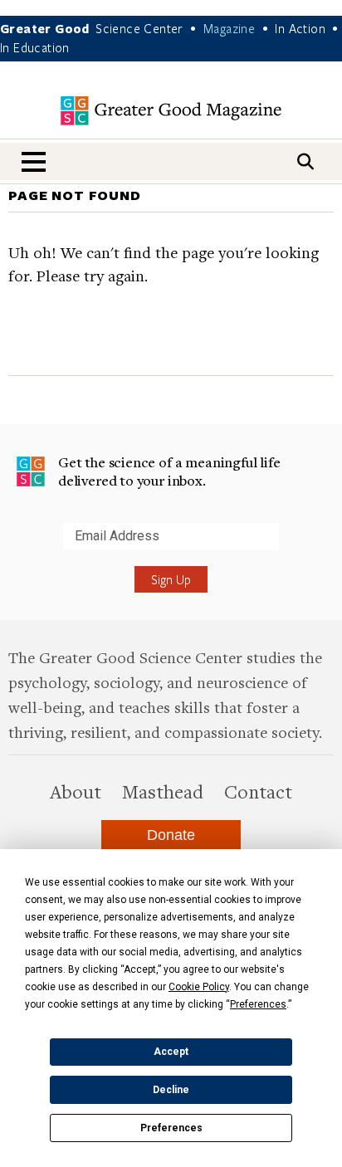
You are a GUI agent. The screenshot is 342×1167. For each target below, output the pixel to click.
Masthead (162, 791)
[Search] (305, 161)
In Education (35, 47)
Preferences (171, 1128)
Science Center (139, 28)
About (75, 791)
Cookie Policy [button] (199, 987)
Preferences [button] (258, 1004)
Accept (171, 1051)
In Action (300, 28)
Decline (171, 1090)
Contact (258, 791)
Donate (171, 835)
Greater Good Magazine (171, 110)
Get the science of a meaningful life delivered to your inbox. (169, 471)
